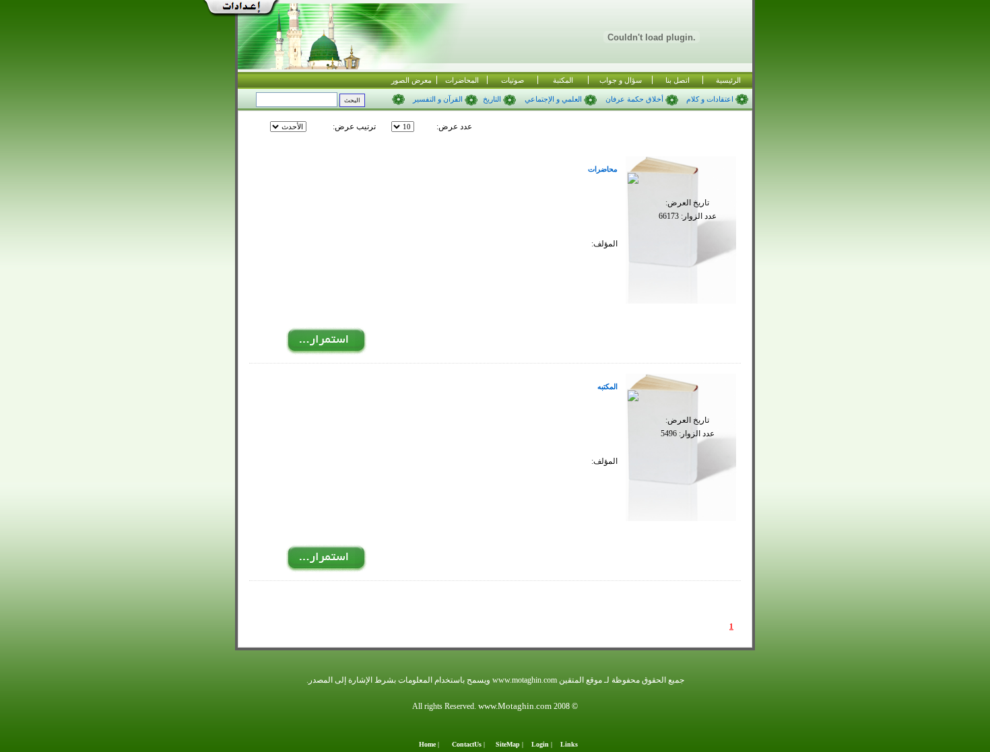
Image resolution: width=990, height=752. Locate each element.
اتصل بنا (677, 80)
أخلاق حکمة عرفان (635, 99)
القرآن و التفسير (439, 99)
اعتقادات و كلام (709, 99)
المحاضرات (462, 80)
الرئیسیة (728, 80)
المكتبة (563, 80)
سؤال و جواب (620, 80)
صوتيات (512, 80)
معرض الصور (411, 80)
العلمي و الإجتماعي (554, 99)
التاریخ (493, 99)
